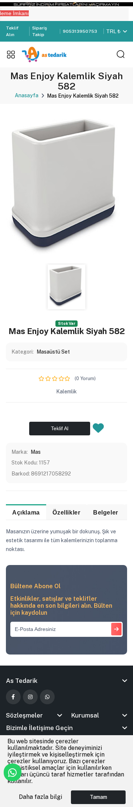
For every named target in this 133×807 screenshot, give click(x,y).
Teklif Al (59, 428)
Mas (36, 452)
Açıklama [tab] (26, 512)
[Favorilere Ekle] (98, 430)
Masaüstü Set (53, 352)
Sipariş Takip (39, 31)
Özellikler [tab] (66, 512)
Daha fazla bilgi (40, 796)
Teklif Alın (12, 31)
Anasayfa (26, 95)
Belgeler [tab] (105, 512)
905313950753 (80, 31)
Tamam (98, 797)
